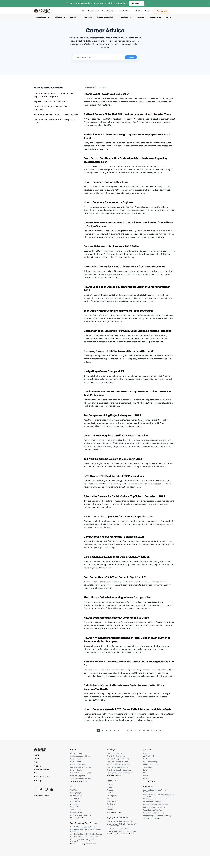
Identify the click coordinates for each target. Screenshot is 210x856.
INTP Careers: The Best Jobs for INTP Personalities (114, 476)
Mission (37, 766)
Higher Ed (140, 17)
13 (148, 731)
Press (36, 773)
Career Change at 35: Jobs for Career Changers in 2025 (117, 556)
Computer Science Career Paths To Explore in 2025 (114, 536)
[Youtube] (51, 790)
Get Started (137, 3)
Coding (73, 17)
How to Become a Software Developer (106, 182)
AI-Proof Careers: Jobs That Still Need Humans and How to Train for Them (127, 114)
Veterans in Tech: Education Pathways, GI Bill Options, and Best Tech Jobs (127, 330)
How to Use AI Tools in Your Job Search (106, 94)
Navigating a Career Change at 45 (104, 371)
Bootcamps (60, 17)
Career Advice (101, 87)
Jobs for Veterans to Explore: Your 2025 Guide (111, 246)
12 (144, 731)
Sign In (148, 11)
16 (160, 731)
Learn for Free (124, 11)
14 (152, 731)
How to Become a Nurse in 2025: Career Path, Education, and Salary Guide (127, 709)
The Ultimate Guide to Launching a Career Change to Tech (118, 597)
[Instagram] (46, 790)
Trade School (124, 17)
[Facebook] (36, 790)
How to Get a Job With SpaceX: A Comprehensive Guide (116, 617)
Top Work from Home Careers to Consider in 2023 (56, 114)
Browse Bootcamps (88, 11)
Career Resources (105, 17)
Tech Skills (87, 17)
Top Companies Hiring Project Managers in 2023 (112, 415)
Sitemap (37, 780)
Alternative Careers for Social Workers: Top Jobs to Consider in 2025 (124, 496)
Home (36, 755)
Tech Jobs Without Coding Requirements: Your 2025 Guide (118, 310)
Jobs (36, 762)
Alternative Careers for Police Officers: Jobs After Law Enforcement (124, 266)
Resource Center (42, 17)
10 (135, 731)
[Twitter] (41, 790)
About (137, 11)
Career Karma (89, 87)
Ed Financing (155, 17)
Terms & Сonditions (43, 777)
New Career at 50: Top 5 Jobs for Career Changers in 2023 (118, 516)
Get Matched (162, 11)
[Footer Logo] (40, 750)
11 (139, 731)
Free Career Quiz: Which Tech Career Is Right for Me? (115, 577)
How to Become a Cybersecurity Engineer (108, 202)
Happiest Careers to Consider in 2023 (51, 101)
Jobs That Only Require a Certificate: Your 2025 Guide (116, 435)
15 (156, 731)
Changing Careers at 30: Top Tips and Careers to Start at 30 (119, 351)
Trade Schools (107, 11)
